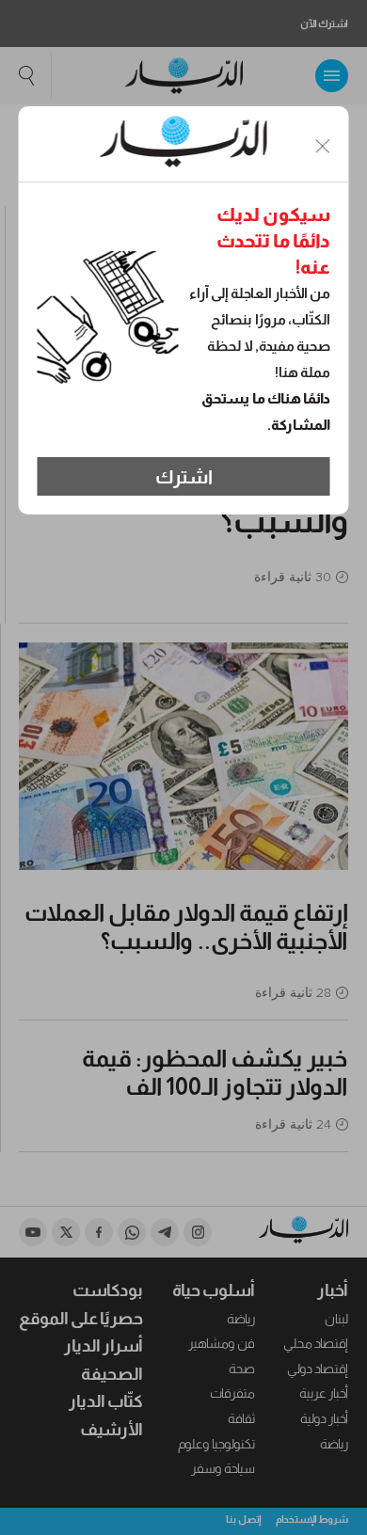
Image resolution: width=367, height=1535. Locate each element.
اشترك (184, 477)
